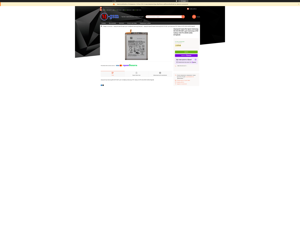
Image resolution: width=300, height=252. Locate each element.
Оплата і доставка (132, 23)
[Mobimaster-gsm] (110, 16)
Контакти (121, 23)
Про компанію (112, 23)
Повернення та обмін (145, 23)
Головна (104, 23)
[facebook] (101, 85)
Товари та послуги (107, 26)
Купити (186, 52)
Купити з (183, 55)
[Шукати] (183, 16)
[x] (103, 85)
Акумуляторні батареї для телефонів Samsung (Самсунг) (128, 26)
